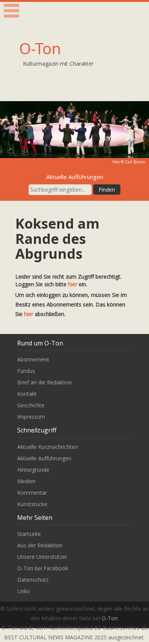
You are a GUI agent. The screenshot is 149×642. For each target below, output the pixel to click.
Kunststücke (32, 504)
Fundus (26, 370)
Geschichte (30, 405)
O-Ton (40, 48)
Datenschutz (33, 579)
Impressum (31, 416)
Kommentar (32, 492)
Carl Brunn (135, 162)
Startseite (29, 533)
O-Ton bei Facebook (42, 568)
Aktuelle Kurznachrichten (47, 446)
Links (23, 591)
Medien (26, 481)
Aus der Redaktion (39, 545)
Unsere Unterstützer (42, 556)
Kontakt (27, 393)
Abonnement (33, 359)
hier (72, 284)
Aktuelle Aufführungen (44, 458)
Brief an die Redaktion (44, 382)
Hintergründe (33, 469)
